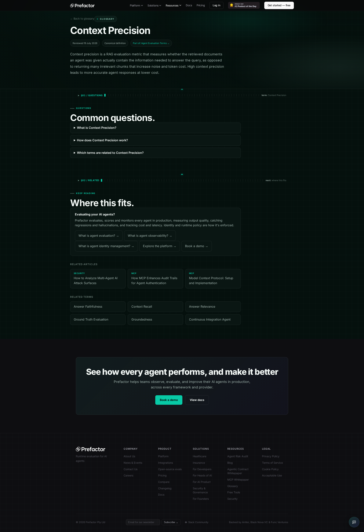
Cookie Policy (270, 469)
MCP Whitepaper (238, 479)
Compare (163, 481)
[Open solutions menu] (160, 5)
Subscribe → (171, 522)
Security (232, 498)
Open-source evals (170, 469)
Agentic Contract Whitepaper (238, 471)
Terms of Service (272, 462)
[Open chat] (354, 522)
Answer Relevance (202, 306)
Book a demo (169, 400)
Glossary (232, 486)
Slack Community (198, 522)
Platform (135, 5)
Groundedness (141, 319)
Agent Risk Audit (237, 456)
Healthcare (199, 456)
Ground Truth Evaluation (91, 319)
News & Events (133, 462)
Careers (128, 475)
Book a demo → (196, 246)
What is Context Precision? (96, 128)
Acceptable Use (272, 475)
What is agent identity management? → (106, 246)
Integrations (165, 462)
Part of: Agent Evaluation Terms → (151, 43)
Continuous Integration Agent (210, 319)
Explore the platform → (159, 246)
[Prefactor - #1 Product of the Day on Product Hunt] (244, 5)
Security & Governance (200, 490)
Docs (189, 5)
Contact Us (130, 469)
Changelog (165, 488)
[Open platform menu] (142, 5)
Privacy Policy (270, 456)
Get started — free (279, 5)
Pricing (201, 5)
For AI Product (202, 481)
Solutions (152, 5)
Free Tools (233, 492)
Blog (230, 462)
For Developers (202, 469)
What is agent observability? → (150, 235)
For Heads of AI (202, 475)
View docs (197, 400)
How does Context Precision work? (102, 140)
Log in (216, 5)
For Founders (201, 498)
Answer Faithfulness (88, 306)
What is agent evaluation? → (98, 235)
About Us (129, 456)
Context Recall (141, 306)
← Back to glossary (82, 18)
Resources (172, 5)
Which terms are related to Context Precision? (110, 153)
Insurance (199, 462)
